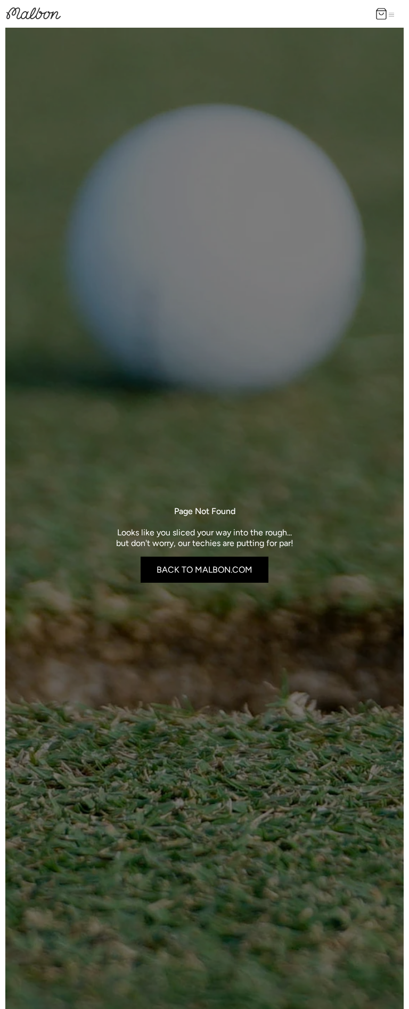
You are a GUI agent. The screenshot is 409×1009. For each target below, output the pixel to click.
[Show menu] (393, 14)
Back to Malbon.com (204, 570)
